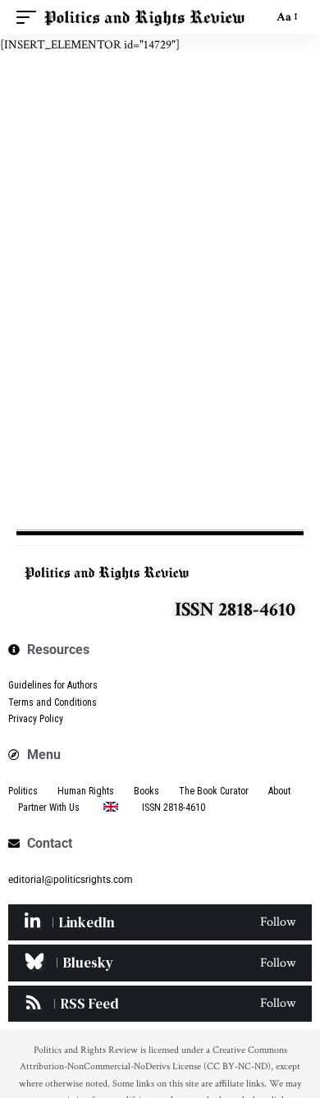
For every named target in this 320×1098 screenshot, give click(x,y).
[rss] (160, 1004)
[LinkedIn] (160, 922)
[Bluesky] (160, 963)
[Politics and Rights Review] (144, 17)
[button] (30, 17)
